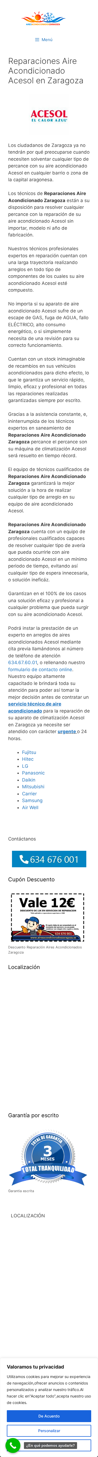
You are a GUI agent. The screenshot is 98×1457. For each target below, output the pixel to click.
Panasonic (33, 773)
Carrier (29, 793)
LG (25, 766)
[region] (49, 1407)
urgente (67, 731)
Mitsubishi (33, 786)
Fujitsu (29, 752)
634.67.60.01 (22, 662)
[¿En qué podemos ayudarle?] (12, 1445)
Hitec (27, 759)
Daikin (28, 780)
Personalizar (49, 1430)
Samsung (32, 800)
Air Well (30, 807)
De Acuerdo (49, 1416)
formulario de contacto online (40, 669)
